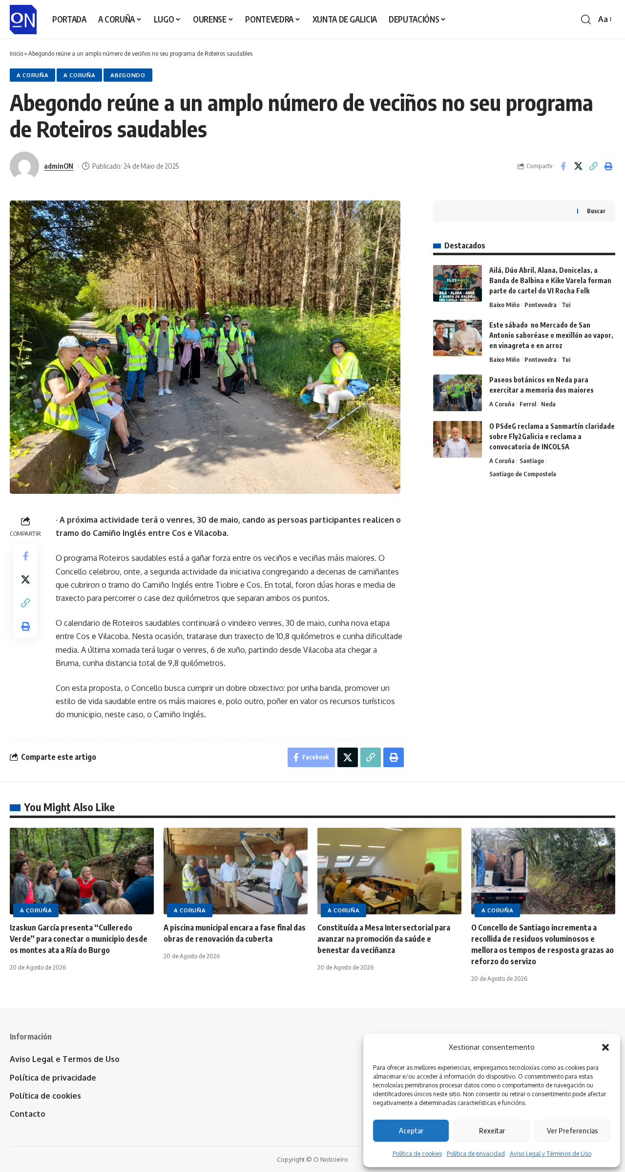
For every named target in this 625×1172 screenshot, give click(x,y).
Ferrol (528, 404)
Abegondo (128, 75)
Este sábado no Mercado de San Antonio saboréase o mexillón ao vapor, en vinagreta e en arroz (551, 335)
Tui (566, 305)
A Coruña (33, 75)
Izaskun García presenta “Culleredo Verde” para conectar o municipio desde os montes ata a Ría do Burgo (78, 939)
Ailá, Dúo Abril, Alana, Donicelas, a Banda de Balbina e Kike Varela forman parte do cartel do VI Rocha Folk (550, 280)
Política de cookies (417, 1153)
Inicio (16, 53)
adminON (58, 165)
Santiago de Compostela (522, 474)
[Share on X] (578, 166)
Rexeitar (492, 1130)
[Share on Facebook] (563, 166)
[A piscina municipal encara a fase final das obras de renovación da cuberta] (236, 871)
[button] (605, 1047)
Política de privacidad (476, 1153)
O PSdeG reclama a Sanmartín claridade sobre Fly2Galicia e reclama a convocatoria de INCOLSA (552, 436)
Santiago (532, 460)
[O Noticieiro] (23, 19)
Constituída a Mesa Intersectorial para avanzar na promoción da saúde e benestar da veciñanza (383, 939)
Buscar (596, 211)
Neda (548, 404)
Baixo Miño (504, 305)
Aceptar (411, 1130)
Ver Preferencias (572, 1130)
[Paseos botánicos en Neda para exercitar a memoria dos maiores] (457, 393)
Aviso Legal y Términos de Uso (550, 1153)
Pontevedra (540, 305)
